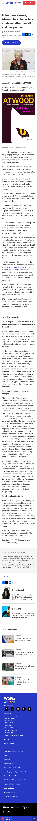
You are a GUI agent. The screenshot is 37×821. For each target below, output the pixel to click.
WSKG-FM (6, 734)
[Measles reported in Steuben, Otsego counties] (8, 667)
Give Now (30, 3)
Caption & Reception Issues (12, 784)
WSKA (21, 735)
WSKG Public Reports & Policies (13, 768)
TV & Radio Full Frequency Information (15, 780)
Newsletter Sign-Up (9, 792)
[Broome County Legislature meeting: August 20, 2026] (8, 653)
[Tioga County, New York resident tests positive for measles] (8, 680)
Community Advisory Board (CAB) (14, 751)
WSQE (23, 734)
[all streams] (34, 818)
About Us (6, 739)
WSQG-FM (18, 734)
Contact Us (7, 759)
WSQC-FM (6, 735)
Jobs (5, 755)
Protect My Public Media (11, 776)
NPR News (7, 576)
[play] (3, 819)
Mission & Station (9, 743)
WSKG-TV (16, 735)
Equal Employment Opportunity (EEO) (15, 772)
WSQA (27, 734)
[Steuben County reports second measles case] (8, 639)
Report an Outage (9, 788)
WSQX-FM (12, 734)
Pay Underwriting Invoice (11, 796)
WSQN (11, 735)
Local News (18, 635)
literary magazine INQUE (15, 267)
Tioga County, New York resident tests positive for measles (24, 682)
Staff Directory (8, 763)
